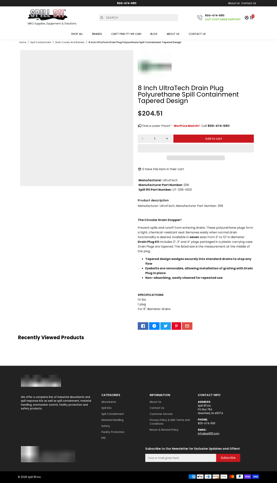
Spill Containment (112, 414)
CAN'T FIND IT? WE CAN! (126, 34)
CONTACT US (197, 34)
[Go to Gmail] (187, 326)
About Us (234, 3)
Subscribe (228, 458)
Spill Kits (106, 408)
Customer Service (161, 414)
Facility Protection (112, 432)
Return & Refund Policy (164, 430)
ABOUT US (173, 34)
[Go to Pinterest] (176, 326)
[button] (196, 148)
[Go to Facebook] (143, 326)
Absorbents (108, 402)
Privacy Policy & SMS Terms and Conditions (170, 422)
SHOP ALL (77, 34)
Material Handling (112, 420)
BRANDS (97, 34)
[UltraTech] (155, 83)
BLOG (153, 34)
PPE (103, 438)
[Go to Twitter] (165, 326)
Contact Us (248, 3)
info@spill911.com (208, 433)
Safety (105, 426)
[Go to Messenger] (154, 326)
